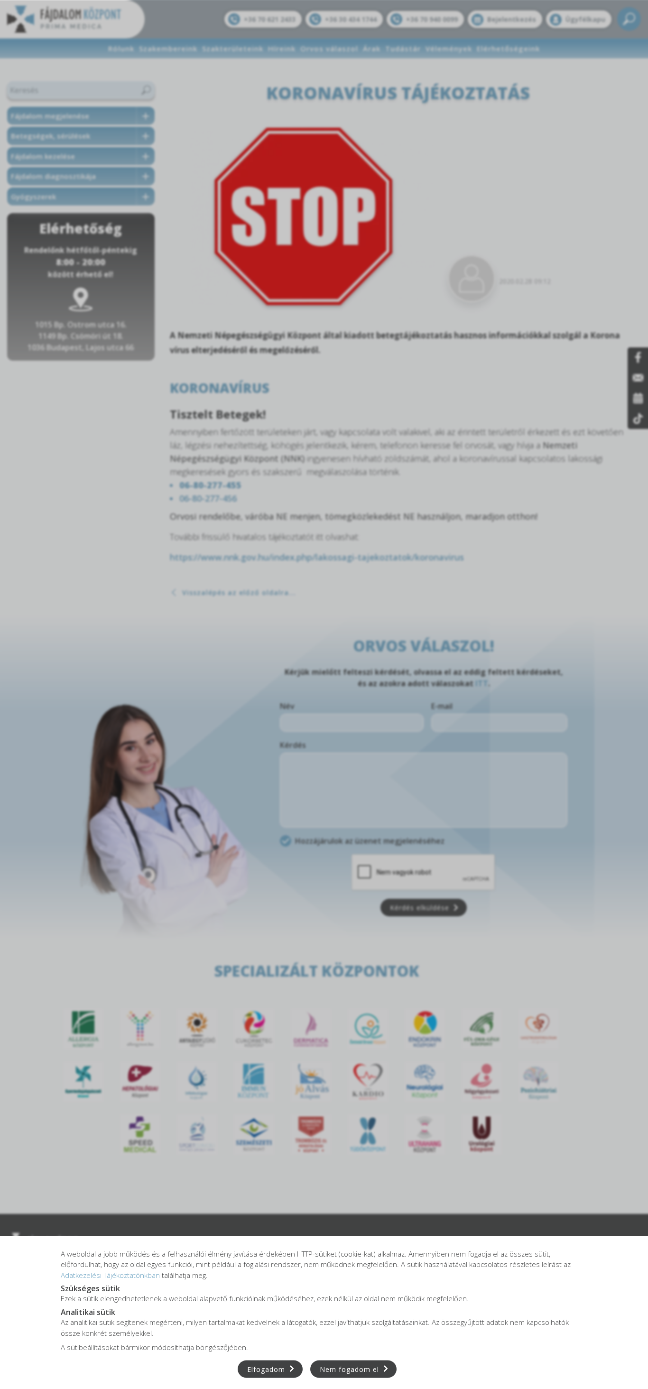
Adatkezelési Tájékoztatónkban (110, 1274)
